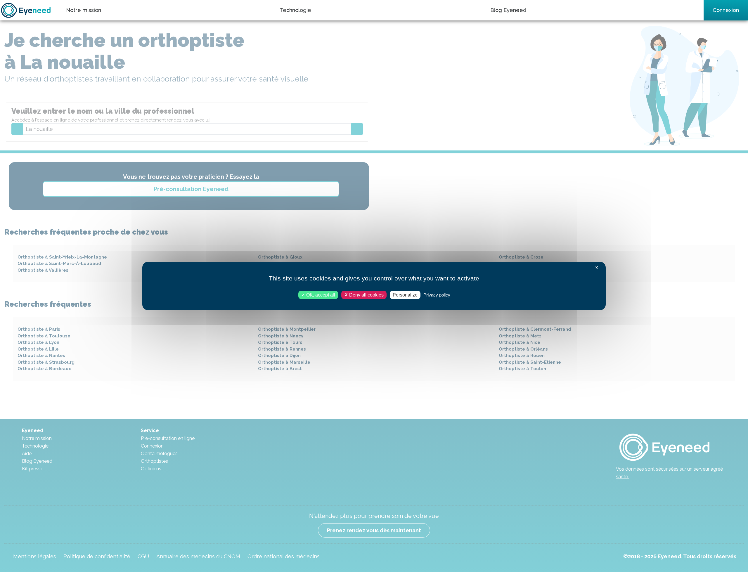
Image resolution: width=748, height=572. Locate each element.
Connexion (726, 10)
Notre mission (83, 10)
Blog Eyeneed (508, 10)
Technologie (295, 10)
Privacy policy (436, 294)
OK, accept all (320, 294)
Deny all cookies (366, 294)
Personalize (405, 294)
